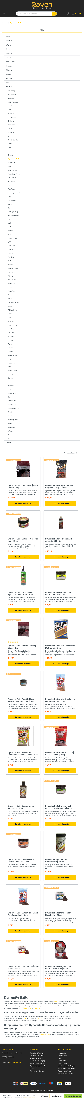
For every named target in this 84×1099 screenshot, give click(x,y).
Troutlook (11, 416)
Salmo (10, 367)
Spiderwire (12, 393)
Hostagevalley (13, 212)
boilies (24, 1018)
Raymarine (11, 348)
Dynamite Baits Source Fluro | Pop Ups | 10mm (23, 540)
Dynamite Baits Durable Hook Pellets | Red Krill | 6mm (21, 860)
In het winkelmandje (23, 503)
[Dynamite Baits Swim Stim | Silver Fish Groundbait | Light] (60, 682)
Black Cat (11, 113)
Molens (9, 70)
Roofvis (9, 41)
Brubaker (11, 121)
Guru (9, 208)
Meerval (9, 53)
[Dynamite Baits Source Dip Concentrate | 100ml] (60, 843)
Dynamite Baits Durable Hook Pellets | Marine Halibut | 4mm (21, 700)
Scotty (10, 374)
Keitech (10, 227)
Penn (10, 314)
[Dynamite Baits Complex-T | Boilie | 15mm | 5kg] (23, 469)
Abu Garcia (12, 94)
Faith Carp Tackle (14, 174)
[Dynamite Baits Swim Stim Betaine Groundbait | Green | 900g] (23, 736)
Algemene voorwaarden (38, 1066)
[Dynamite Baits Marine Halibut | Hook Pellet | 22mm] (60, 896)
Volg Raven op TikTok (65, 1073)
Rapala (10, 351)
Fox (9, 185)
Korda (10, 234)
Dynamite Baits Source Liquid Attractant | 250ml (21, 807)
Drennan (11, 155)
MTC (9, 287)
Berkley (10, 106)
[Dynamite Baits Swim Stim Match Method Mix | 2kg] (60, 629)
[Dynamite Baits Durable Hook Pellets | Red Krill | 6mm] (23, 843)
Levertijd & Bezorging (37, 1061)
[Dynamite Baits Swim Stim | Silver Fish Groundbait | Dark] (23, 896)
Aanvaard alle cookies (73, 1096)
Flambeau (11, 181)
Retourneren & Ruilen (37, 1063)
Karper (8, 37)
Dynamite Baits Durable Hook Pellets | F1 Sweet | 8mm (58, 593)
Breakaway (12, 117)
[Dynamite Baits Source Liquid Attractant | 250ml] (23, 789)
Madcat (10, 253)
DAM (9, 147)
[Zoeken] (54, 13)
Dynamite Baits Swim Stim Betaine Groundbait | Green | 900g (23, 753)
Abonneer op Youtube (65, 1071)
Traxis (10, 412)
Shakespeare (12, 382)
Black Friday (62, 1061)
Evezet (10, 166)
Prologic (11, 340)
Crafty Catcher (13, 140)
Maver (10, 265)
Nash (10, 295)
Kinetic (10, 230)
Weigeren (44, 1096)
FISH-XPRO (12, 178)
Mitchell (11, 276)
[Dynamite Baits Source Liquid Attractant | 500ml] (60, 522)
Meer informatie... (29, 1097)
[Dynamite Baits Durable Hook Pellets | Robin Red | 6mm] (60, 950)
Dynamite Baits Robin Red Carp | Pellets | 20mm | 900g (59, 753)
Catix (10, 128)
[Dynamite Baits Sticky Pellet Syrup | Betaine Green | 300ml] (23, 576)
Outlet (8, 443)
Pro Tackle (11, 336)
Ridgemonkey (13, 355)
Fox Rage (11, 189)
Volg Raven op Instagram (66, 1066)
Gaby (10, 196)
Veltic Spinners (13, 419)
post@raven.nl (8, 1057)
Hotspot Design (13, 215)
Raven (10, 344)
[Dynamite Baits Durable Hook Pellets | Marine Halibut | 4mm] (23, 682)
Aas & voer (10, 62)
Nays (10, 299)
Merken (9, 87)
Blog (59, 1058)
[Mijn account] (68, 13)
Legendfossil (12, 238)
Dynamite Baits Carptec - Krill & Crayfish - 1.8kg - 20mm (59, 486)
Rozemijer (11, 363)
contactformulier (15, 1062)
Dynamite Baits (14, 159)
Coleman (11, 132)
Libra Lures (12, 246)
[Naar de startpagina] (42, 5)
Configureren (57, 1096)
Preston (11, 329)
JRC (9, 219)
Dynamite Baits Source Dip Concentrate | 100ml (57, 860)
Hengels (9, 66)
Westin (10, 431)
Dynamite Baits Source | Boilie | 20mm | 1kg (22, 647)
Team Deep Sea (13, 408)
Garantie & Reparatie (37, 1056)
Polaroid (11, 321)
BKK (9, 110)
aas (55, 1001)
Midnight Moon (13, 268)
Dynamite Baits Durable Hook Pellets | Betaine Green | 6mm (58, 807)
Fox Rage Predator (14, 193)
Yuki (9, 438)
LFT (9, 242)
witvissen (38, 1008)
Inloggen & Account (36, 1058)
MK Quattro (12, 280)
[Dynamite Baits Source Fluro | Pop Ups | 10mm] (23, 522)
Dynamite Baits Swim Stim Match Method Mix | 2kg (60, 647)
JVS (9, 223)
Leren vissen (62, 1063)
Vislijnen (9, 74)
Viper (10, 423)
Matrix (10, 261)
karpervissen (27, 1008)
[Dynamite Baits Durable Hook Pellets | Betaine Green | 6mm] (60, 789)
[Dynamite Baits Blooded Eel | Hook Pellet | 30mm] (23, 950)
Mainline (11, 257)
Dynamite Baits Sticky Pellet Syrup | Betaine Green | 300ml (21, 593)
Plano (10, 317)
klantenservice (45, 1034)
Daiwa (10, 144)
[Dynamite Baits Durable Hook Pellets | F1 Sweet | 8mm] (60, 576)
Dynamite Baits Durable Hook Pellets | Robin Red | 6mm (58, 967)
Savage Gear (12, 370)
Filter (43, 30)
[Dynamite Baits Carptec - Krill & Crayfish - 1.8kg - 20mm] (60, 469)
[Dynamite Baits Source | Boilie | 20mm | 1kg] (23, 629)
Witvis (8, 45)
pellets (39, 1018)
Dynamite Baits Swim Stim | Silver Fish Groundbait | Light (60, 700)
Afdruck (32, 1068)
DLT (9, 151)
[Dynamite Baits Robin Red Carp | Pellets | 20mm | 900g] (60, 736)
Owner (10, 306)
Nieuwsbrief (62, 1053)
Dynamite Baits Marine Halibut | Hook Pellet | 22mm (59, 914)
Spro (9, 397)
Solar (10, 389)
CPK (9, 136)
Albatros (11, 98)
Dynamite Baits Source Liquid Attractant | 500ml (58, 540)
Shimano (11, 385)
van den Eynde (13, 170)
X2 (9, 435)
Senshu (10, 378)
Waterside (11, 427)
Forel (8, 49)
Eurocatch (11, 162)
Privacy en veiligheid (37, 1071)
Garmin (10, 204)
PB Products (12, 310)
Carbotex (11, 125)
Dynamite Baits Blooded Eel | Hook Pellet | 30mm (23, 967)
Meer (8, 83)
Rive (9, 359)
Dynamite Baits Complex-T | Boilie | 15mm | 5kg (23, 486)
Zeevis (8, 57)
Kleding (9, 78)
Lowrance (11, 249)
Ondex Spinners (13, 302)
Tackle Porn (12, 401)
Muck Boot (12, 291)
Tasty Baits (12, 404)
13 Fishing (11, 91)
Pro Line (11, 333)
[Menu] (4, 13)
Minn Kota (11, 272)
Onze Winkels (62, 1056)
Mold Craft (12, 283)
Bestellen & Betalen (37, 1053)
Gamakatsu (12, 200)
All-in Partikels (13, 102)
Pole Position (12, 325)
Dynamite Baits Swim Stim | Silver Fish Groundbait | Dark (23, 914)
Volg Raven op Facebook (66, 1068)
